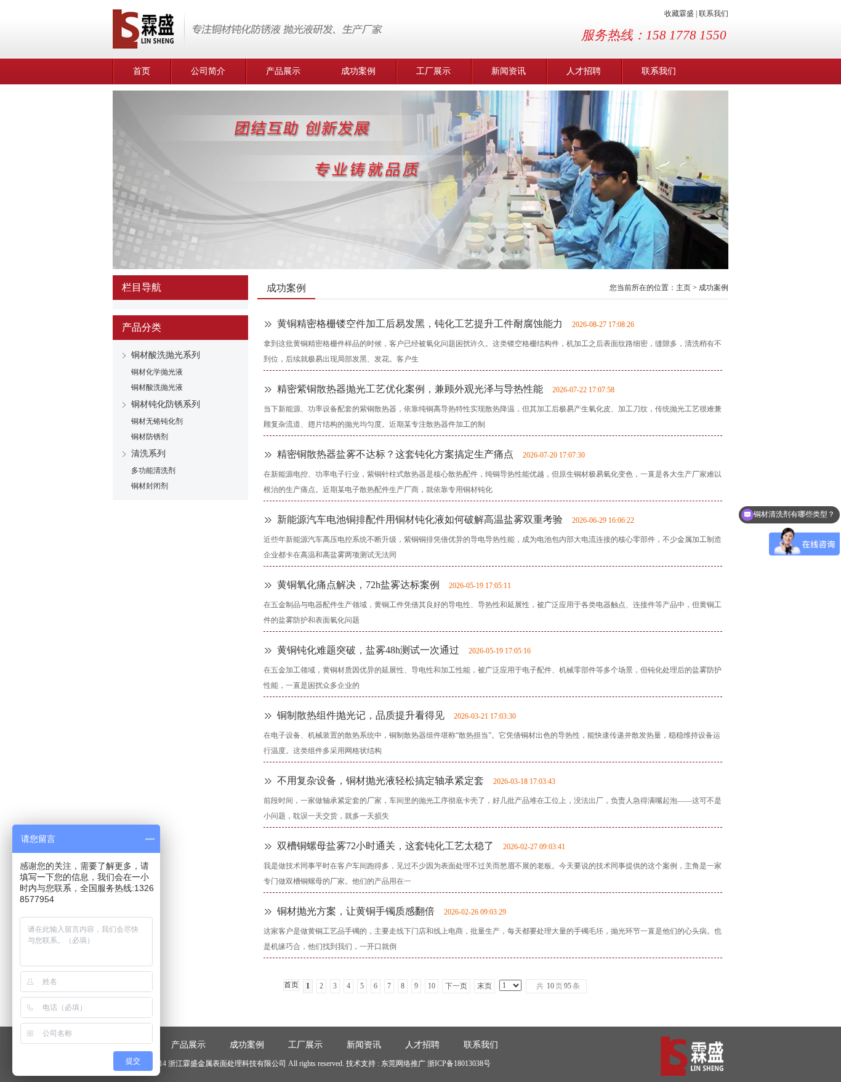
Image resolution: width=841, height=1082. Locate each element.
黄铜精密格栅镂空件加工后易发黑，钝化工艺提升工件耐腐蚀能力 (420, 323)
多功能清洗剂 (153, 470)
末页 (484, 986)
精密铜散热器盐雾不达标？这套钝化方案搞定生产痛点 (395, 454)
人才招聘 (583, 71)
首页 (141, 71)
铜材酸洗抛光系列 (165, 355)
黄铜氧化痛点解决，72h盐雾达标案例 (358, 584)
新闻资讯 (508, 71)
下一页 (456, 986)
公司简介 (208, 71)
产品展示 (283, 71)
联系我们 (713, 13)
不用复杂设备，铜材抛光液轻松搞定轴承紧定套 (380, 780)
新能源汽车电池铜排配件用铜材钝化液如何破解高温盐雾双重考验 (420, 519)
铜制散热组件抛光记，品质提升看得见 (361, 715)
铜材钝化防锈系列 (165, 404)
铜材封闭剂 (149, 486)
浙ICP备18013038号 (459, 1063)
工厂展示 (433, 71)
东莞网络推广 (404, 1063)
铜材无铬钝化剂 (157, 421)
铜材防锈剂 (149, 436)
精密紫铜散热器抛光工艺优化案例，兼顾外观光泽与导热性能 (410, 389)
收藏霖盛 (679, 13)
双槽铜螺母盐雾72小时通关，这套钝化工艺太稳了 (385, 846)
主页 (683, 287)
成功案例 (358, 71)
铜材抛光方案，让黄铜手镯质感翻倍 (356, 911)
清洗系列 (148, 453)
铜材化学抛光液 (157, 372)
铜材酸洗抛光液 (157, 387)
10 (431, 986)
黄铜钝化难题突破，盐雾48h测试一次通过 (368, 650)
